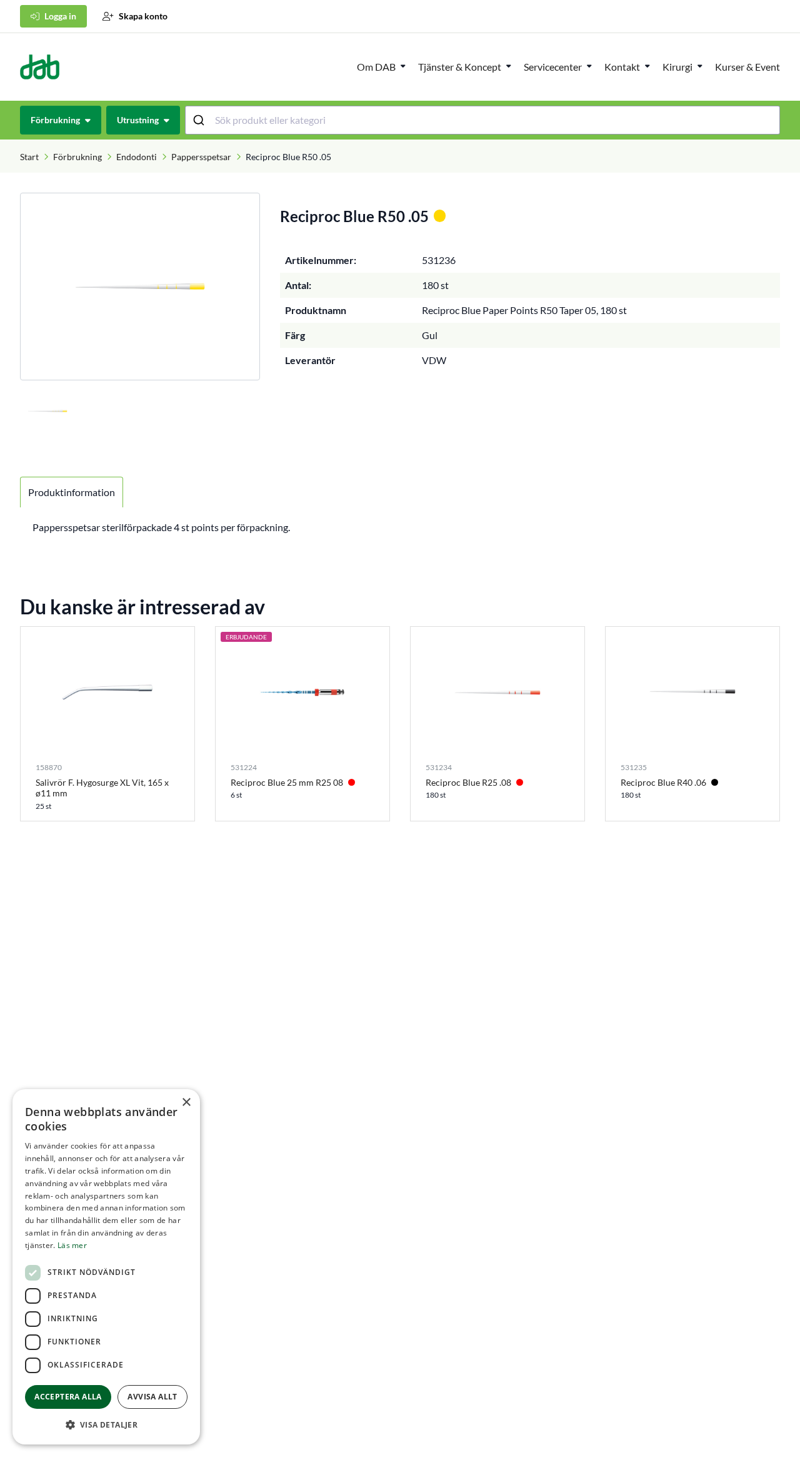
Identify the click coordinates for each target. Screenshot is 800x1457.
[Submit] (200, 120)
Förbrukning (77, 156)
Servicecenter (553, 67)
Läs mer (72, 1245)
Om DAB (376, 67)
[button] (106, 1424)
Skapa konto (143, 16)
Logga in (60, 16)
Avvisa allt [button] (152, 1396)
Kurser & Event (747, 67)
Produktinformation (71, 492)
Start (29, 156)
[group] (140, 286)
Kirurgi (677, 67)
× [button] (186, 1102)
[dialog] (106, 1266)
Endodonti (136, 156)
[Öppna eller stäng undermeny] (403, 66)
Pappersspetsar (201, 156)
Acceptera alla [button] (68, 1396)
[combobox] (483, 120)
